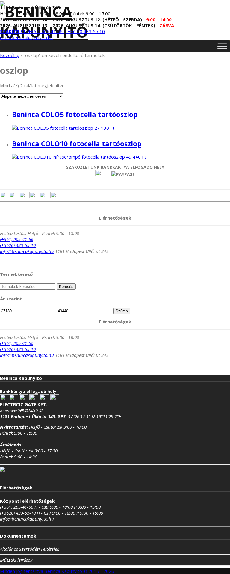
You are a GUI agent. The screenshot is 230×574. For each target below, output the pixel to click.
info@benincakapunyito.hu (26, 37)
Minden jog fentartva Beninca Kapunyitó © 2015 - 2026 (57, 571)
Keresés (66, 286)
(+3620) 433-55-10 (18, 245)
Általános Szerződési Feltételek (29, 549)
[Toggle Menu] (222, 46)
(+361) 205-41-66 (16, 239)
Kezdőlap (9, 55)
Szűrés (122, 311)
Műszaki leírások (16, 560)
